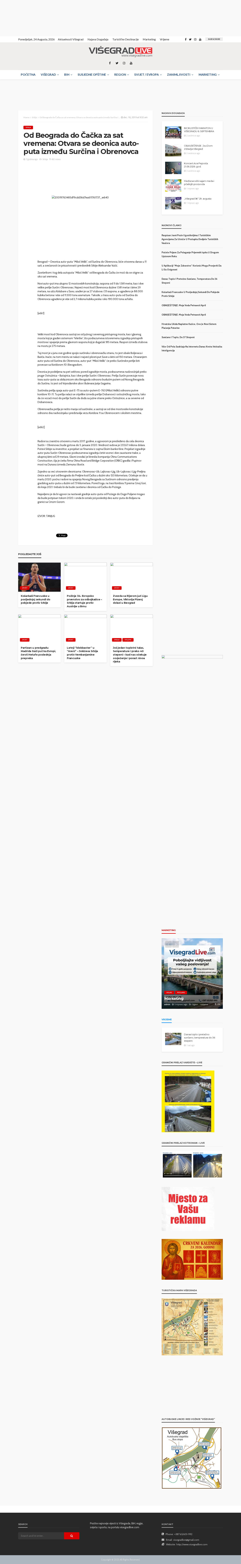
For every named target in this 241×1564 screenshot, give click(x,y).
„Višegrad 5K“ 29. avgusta (197, 198)
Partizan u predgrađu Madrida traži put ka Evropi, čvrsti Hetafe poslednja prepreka (38, 653)
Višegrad (48, 74)
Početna (28, 74)
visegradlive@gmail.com (186, 1539)
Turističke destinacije (125, 39)
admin (167, 1004)
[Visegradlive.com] (120, 51)
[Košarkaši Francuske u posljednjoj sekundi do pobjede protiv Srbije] (39, 577)
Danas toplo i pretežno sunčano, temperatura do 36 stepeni (199, 1037)
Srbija (28, 127)
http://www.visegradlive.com (191, 1544)
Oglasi (169, 992)
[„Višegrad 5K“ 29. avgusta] (173, 203)
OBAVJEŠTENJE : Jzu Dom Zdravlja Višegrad (198, 147)
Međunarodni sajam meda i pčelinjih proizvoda (199, 183)
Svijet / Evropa (146, 74)
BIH (66, 74)
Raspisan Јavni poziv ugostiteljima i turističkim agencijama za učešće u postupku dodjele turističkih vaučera (190, 239)
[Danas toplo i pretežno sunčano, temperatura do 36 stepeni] (173, 1039)
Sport (24, 588)
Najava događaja (98, 39)
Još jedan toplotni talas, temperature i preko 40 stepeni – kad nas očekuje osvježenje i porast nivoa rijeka (130, 654)
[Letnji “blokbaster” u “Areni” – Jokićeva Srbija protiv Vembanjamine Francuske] (85, 629)
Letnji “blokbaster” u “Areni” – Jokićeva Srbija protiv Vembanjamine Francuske (82, 653)
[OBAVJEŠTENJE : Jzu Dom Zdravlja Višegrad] (173, 150)
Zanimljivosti (178, 74)
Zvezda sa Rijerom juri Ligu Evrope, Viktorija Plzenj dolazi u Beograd (130, 599)
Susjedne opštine (92, 74)
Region (120, 74)
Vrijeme (164, 39)
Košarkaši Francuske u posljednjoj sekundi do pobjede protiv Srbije (35, 599)
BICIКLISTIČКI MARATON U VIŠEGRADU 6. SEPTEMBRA (199, 130)
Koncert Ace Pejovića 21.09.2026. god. (196, 165)
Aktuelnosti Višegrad (70, 39)
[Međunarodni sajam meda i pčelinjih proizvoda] (173, 185)
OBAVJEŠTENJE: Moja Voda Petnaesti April (184, 305)
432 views (56, 159)
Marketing (149, 39)
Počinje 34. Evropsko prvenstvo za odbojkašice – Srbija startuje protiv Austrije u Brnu (84, 601)
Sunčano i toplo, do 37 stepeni (178, 337)
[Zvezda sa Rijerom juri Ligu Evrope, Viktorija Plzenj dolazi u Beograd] (131, 577)
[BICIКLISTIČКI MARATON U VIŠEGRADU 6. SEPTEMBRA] (173, 132)
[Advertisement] (32, 17)
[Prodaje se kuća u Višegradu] (192, 973)
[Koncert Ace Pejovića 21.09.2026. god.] (173, 168)
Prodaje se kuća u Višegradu (190, 998)
